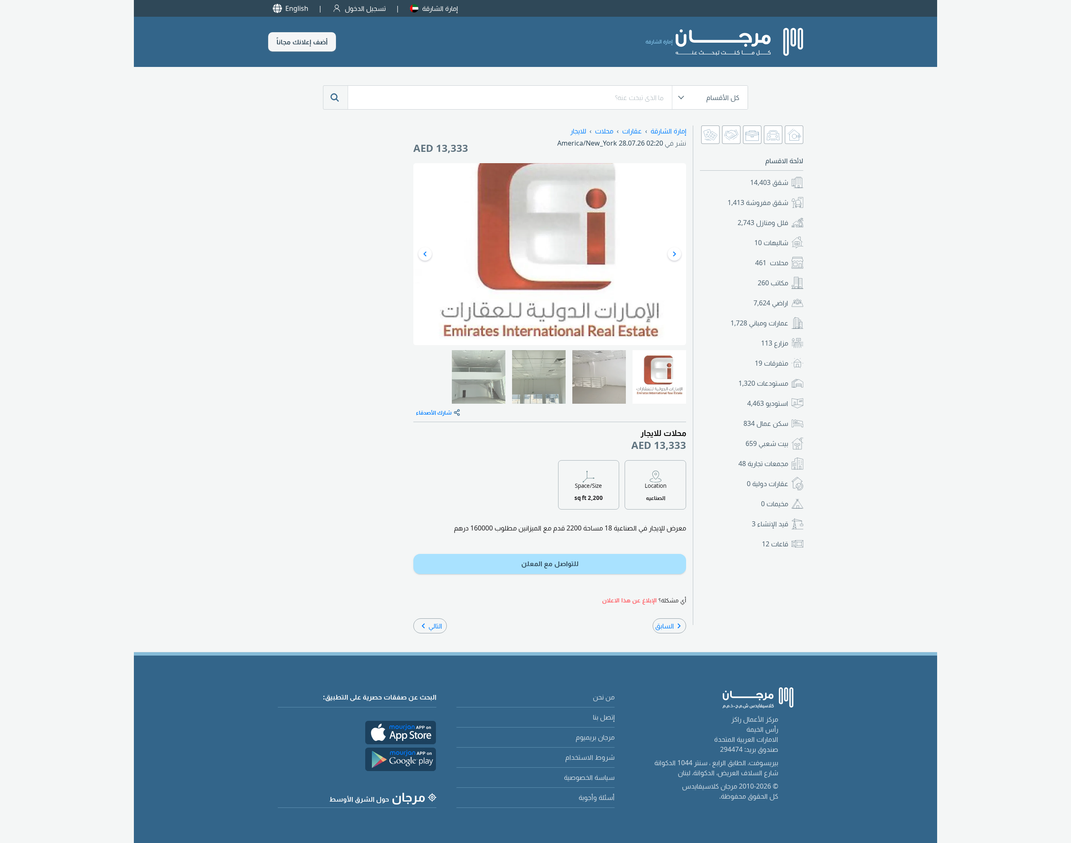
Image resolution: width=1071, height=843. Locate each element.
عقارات (632, 131)
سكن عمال (765, 423)
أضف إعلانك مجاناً (302, 41)
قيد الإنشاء (770, 523)
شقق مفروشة (758, 202)
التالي (435, 625)
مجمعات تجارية (763, 463)
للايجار (578, 131)
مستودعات (763, 383)
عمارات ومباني (759, 323)
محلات (771, 262)
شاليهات (771, 242)
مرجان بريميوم (595, 737)
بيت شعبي (767, 443)
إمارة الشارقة (440, 8)
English (296, 8)
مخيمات (774, 503)
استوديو (767, 403)
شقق (769, 182)
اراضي (770, 302)
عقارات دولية (767, 483)
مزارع (774, 343)
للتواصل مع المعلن (550, 563)
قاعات (775, 543)
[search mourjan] (335, 97)
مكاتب (773, 282)
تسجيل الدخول (365, 8)
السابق (664, 625)
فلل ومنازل (763, 222)
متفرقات (771, 363)
